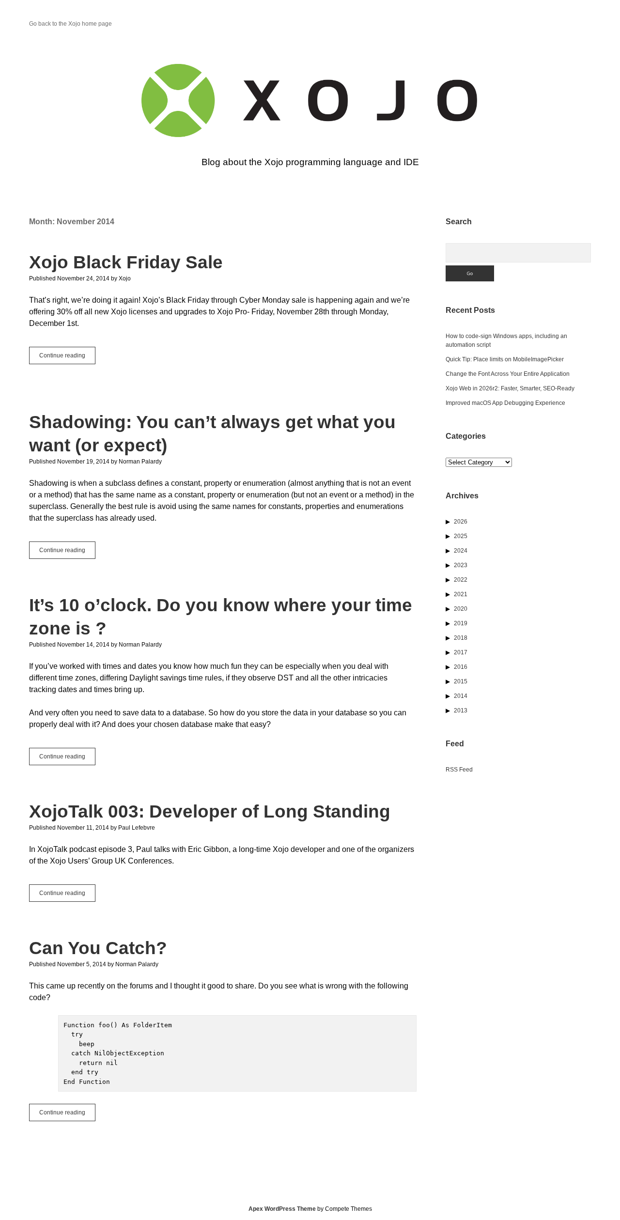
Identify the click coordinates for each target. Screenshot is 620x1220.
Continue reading (67, 358)
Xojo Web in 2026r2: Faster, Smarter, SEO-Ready (510, 388)
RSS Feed (459, 769)
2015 (460, 681)
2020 (460, 608)
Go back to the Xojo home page (70, 23)
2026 (460, 521)
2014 (460, 696)
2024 (460, 550)
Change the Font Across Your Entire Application (508, 374)
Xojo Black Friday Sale (126, 262)
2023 (460, 565)
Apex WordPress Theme (282, 1208)
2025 (460, 536)
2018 (460, 637)
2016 (460, 667)
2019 (460, 623)
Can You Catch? (98, 948)
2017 (460, 652)
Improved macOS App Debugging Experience (505, 403)
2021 (460, 594)
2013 (460, 710)
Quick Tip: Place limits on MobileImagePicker (505, 359)
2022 (460, 579)
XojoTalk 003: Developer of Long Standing (209, 811)
